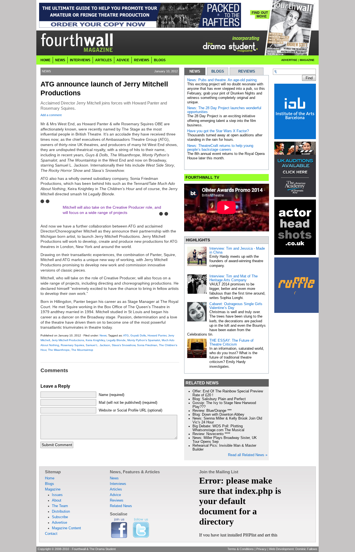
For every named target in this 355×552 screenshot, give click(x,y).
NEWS (194, 71)
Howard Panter (157, 335)
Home (45, 60)
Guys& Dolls (138, 335)
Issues (57, 495)
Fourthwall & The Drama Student (94, 549)
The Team (60, 506)
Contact (51, 534)
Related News (121, 506)
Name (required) (111, 395)
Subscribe (60, 517)
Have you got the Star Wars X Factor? (218, 131)
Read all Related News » (247, 455)
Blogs (160, 60)
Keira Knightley (95, 340)
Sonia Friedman (147, 345)
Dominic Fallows (306, 549)
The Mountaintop (82, 349)
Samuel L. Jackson (98, 345)
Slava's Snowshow (123, 345)
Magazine (307, 60)
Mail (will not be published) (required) (128, 403)
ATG (126, 335)
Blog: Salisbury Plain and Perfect (219, 399)
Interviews (80, 60)
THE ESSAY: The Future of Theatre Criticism (231, 342)
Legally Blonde (116, 340)
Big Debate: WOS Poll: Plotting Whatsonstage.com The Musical (218, 428)
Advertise (289, 60)
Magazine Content (66, 528)
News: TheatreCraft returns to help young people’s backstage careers (220, 148)
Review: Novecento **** (211, 434)
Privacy (261, 549)
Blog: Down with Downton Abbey (218, 414)
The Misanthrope (59, 349)
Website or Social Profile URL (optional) (130, 410)
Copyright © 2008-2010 (53, 549)
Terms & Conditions (240, 549)
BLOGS (217, 71)
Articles (103, 60)
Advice (122, 60)
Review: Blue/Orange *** (212, 411)
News (60, 60)
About (56, 500)
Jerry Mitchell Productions (68, 340)
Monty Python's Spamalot (143, 340)
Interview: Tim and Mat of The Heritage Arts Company (233, 278)
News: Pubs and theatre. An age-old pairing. (222, 80)
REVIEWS (246, 71)
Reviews (141, 60)
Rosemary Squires (72, 345)
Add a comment (51, 115)
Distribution (61, 511)
